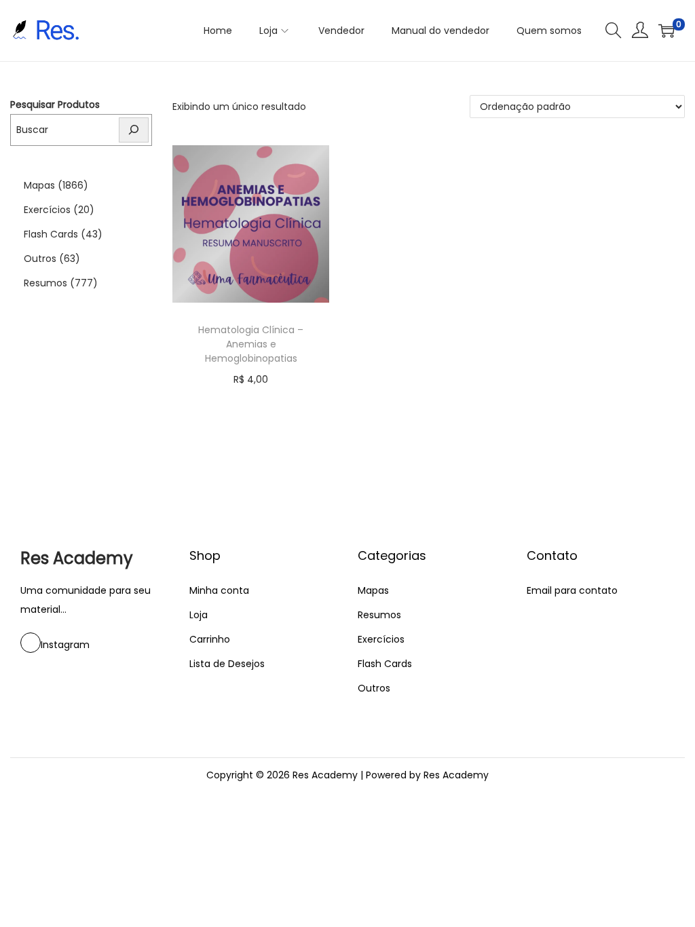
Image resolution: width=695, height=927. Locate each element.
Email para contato (572, 590)
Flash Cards (51, 234)
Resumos (45, 283)
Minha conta (219, 590)
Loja (198, 615)
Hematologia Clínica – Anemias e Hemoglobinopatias (250, 344)
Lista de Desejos (227, 663)
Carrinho (209, 639)
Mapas (39, 185)
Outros (40, 258)
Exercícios (47, 209)
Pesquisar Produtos (55, 104)
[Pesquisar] (134, 130)
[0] (666, 30)
